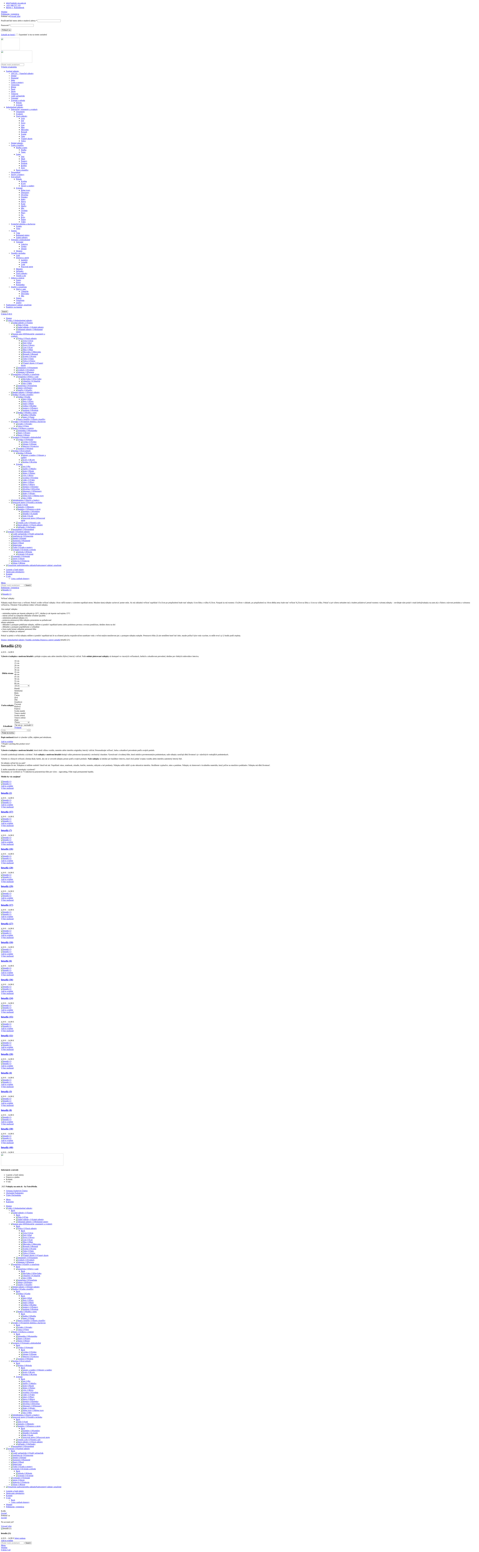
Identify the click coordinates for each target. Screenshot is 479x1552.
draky (23, 199)
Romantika (20, 285)
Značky (29, 390)
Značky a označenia (19, 287)
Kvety (23, 183)
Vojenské (14, 98)
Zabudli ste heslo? (8, 35)
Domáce (24, 197)
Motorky (19, 269)
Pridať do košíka (8, 733)
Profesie (24, 163)
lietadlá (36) (7, 979)
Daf (22, 121)
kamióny (24, 260)
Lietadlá (24, 262)
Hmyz (23, 201)
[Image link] (32, 1165)
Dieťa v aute (21, 289)
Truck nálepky (21, 116)
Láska (19, 545)
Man (23, 127)
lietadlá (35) (7, 1017)
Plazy (23, 213)
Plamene (30, 372)
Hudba (23, 150)
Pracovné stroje (27, 267)
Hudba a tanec (21, 148)
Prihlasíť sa (6, 30)
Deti (22, 157)
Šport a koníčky (22, 170)
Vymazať (18, 727)
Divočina (24, 195)
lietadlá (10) (7, 942)
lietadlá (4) (6, 1073)
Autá (18, 255)
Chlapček (24, 291)
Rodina (24, 165)
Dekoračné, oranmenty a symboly (24, 109)
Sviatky (19, 226)
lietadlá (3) (6, 1091)
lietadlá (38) (7, 1129)
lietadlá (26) (7, 849)
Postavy (24, 161)
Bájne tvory (25, 190)
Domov (4, 640)
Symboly (19, 114)
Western (19, 251)
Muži (23, 159)
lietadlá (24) (7, 998)
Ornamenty (20, 112)
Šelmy (23, 219)
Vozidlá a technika (18, 253)
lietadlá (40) (7, 1147)
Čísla (18, 233)
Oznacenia (15, 85)
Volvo (23, 141)
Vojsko (23, 246)
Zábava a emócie (17, 278)
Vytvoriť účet (15, 16)
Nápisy (19, 298)
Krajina (24, 181)
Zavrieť (4, 1513)
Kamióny (36, 511)
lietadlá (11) (7, 1035)
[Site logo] (10, 49)
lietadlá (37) (7, 812)
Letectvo (24, 244)
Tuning (14, 231)
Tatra (23, 136)
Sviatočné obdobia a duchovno (23, 224)
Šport (13, 89)
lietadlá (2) (6, 793)
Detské (13, 76)
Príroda (19, 103)
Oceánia (24, 210)
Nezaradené (15, 172)
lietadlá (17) (7, 905)
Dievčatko (25, 294)
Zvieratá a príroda (18, 100)
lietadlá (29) (7, 886)
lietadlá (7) (6, 830)
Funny (18, 280)
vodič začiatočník (18, 96)
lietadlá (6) (6, 961)
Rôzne (13, 87)
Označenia (20, 300)
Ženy (23, 168)
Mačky (23, 206)
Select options (19, 1538)
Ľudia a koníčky (17, 145)
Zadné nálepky (22, 237)
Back (13, 1210)
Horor (18, 282)
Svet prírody (16, 177)
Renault (24, 132)
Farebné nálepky (12, 71)
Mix (22, 208)
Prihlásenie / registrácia (15, 1507)
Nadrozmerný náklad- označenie (19, 305)
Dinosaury (25, 192)
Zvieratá (19, 105)
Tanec (23, 152)
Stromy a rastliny (27, 186)
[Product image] (6, 784)
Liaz (22, 125)
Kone (23, 204)
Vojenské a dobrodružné (20, 240)
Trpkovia (14, 94)
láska (13, 80)
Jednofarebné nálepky (14, 107)
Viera (18, 228)
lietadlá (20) (7, 1054)
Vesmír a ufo (21, 276)
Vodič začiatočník (36, 534)
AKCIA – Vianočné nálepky (22, 73)
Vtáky (23, 222)
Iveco (23, 123)
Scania (23, 134)
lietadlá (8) (6, 1110)
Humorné (14, 78)
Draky (32, 493)
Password (5, 25)
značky (19, 303)
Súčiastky (20, 271)
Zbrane (24, 249)
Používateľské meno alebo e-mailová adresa (19, 21)
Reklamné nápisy (23, 235)
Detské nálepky (17, 143)
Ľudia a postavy (17, 82)
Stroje (13, 91)
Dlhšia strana (7, 673)
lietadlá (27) (7, 923)
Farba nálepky (7, 705)
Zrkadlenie (7, 726)
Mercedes (25, 130)
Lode (23, 264)
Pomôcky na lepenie (14, 307)
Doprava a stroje (22, 258)
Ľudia (18, 154)
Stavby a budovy (17, 174)
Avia (23, 118)
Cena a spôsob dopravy (20, 578)
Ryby (23, 217)
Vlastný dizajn (26, 139)
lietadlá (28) (7, 867)
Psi (22, 215)
